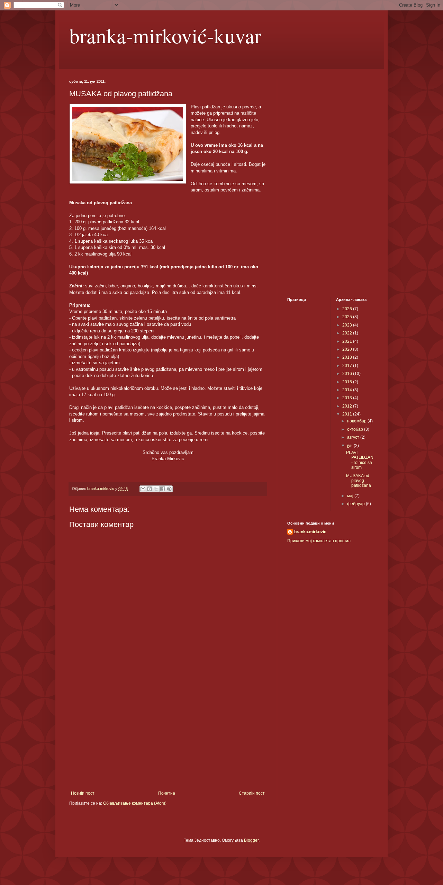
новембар (357, 421)
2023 (347, 325)
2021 (347, 341)
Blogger (251, 840)
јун (350, 445)
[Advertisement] (167, 733)
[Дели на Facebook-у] (162, 488)
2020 (347, 349)
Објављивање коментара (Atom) (134, 803)
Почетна (166, 793)
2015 (347, 381)
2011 (347, 414)
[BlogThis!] (149, 488)
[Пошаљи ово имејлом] (142, 488)
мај (350, 495)
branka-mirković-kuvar (165, 35)
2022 (347, 333)
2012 (347, 406)
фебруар (356, 503)
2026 (347, 308)
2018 (347, 357)
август (353, 437)
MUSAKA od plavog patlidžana (358, 480)
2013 (347, 397)
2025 (347, 316)
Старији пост (252, 793)
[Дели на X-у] (156, 488)
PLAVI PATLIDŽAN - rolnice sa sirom (359, 460)
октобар (355, 429)
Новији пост (82, 793)
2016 (347, 373)
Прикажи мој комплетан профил (319, 540)
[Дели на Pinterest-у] (169, 488)
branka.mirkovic (310, 531)
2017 (347, 365)
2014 (347, 389)
